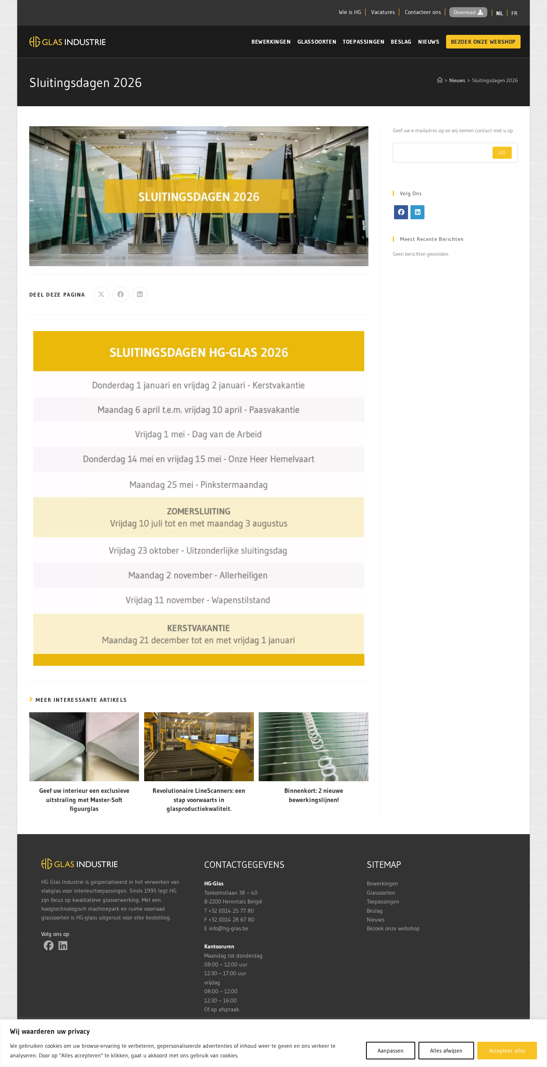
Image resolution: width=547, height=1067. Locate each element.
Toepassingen (383, 901)
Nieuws (375, 919)
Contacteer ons (423, 12)
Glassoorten (381, 892)
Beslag (375, 910)
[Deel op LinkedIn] (140, 295)
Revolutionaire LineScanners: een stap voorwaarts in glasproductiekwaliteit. (199, 799)
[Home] (439, 80)
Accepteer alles (507, 1050)
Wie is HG (350, 12)
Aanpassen (391, 1050)
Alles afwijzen (446, 1050)
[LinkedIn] (417, 212)
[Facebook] (401, 212)
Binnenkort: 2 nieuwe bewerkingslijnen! (313, 794)
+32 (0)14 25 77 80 (231, 910)
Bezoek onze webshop (393, 928)
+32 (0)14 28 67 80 (231, 919)
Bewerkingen (382, 883)
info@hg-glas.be (228, 928)
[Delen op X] (101, 295)
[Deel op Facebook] (121, 295)
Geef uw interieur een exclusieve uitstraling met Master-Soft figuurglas (84, 799)
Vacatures (383, 12)
